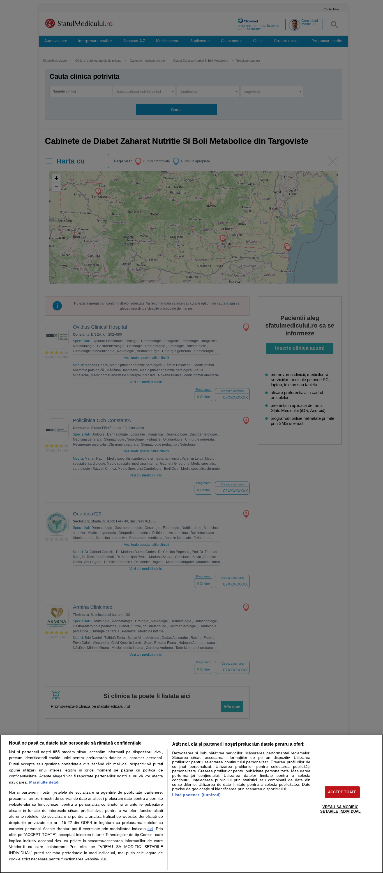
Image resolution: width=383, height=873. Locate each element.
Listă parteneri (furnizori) (196, 795)
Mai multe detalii (45, 782)
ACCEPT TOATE (342, 792)
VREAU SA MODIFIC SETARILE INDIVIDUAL (340, 809)
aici (150, 829)
